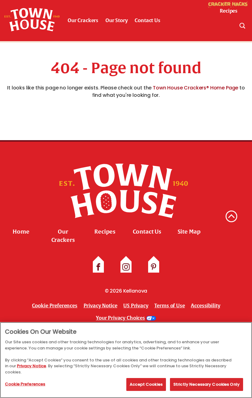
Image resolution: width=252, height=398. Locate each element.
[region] (126, 360)
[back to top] (231, 216)
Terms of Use (169, 305)
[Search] (242, 26)
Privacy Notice (100, 305)
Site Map (189, 231)
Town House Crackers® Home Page (195, 87)
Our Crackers (83, 20)
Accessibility (205, 305)
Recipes (105, 231)
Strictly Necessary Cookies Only (206, 384)
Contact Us (147, 20)
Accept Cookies (146, 384)
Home (21, 231)
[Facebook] (98, 267)
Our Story (116, 20)
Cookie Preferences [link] (54, 305)
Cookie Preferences (25, 384)
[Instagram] (126, 267)
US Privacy (135, 305)
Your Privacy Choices (120, 318)
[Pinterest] (153, 267)
